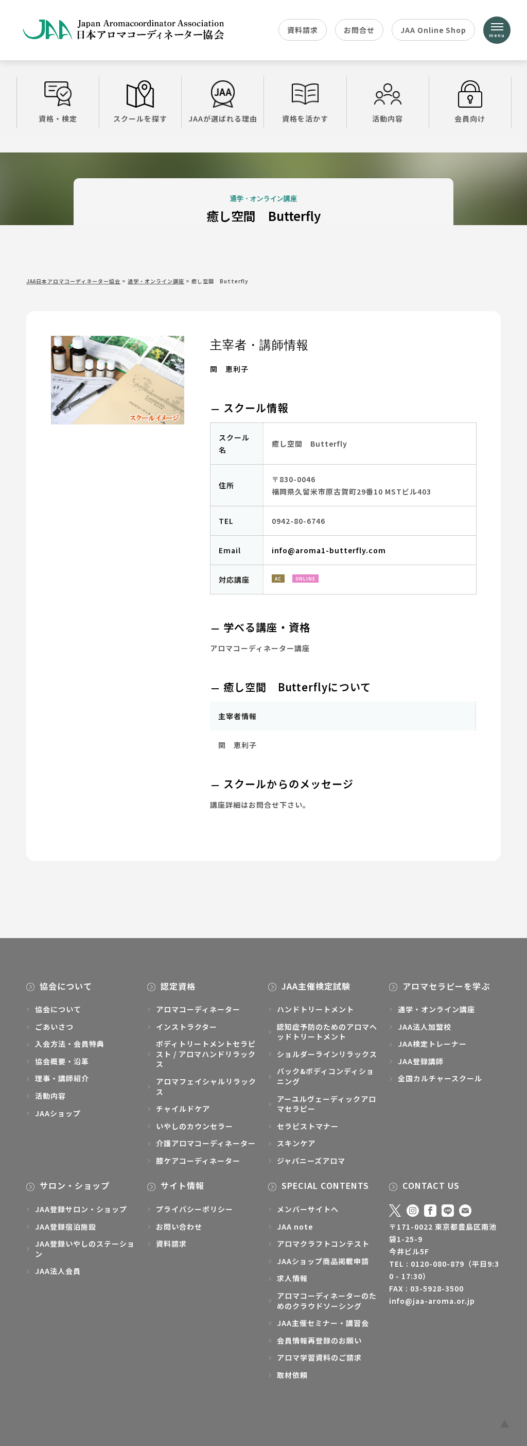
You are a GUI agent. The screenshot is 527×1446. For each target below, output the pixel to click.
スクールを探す (140, 118)
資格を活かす (305, 118)
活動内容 (387, 118)
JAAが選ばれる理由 (222, 118)
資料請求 (302, 30)
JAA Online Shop (433, 30)
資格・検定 (58, 118)
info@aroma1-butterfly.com (329, 550)
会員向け (469, 118)
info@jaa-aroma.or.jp (432, 1301)
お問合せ (359, 30)
